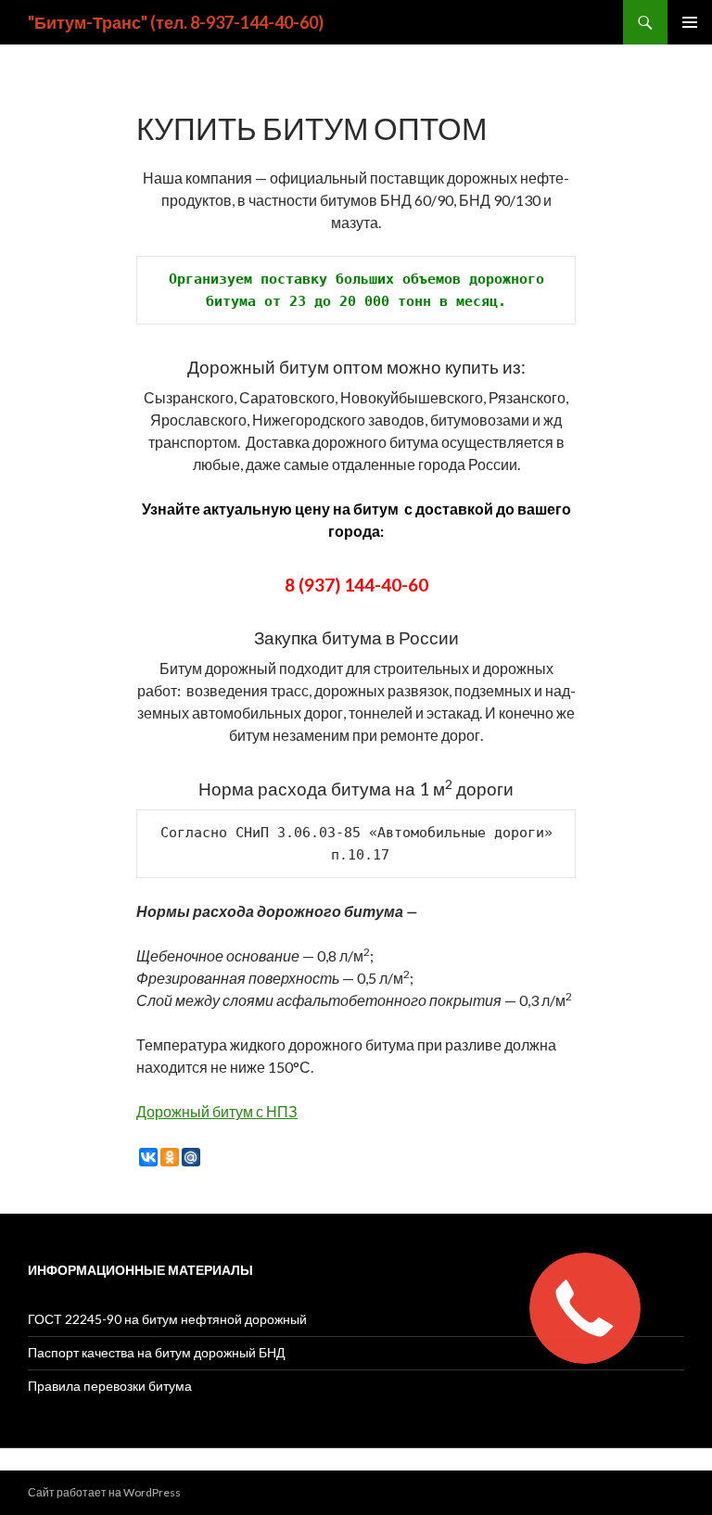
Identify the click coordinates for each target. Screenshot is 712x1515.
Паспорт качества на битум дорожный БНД (156, 1352)
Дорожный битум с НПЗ (217, 1111)
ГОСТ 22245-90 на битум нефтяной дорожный (167, 1319)
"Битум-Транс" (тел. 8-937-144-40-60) (176, 22)
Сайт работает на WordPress (104, 1492)
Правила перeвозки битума (110, 1386)
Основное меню (690, 22)
